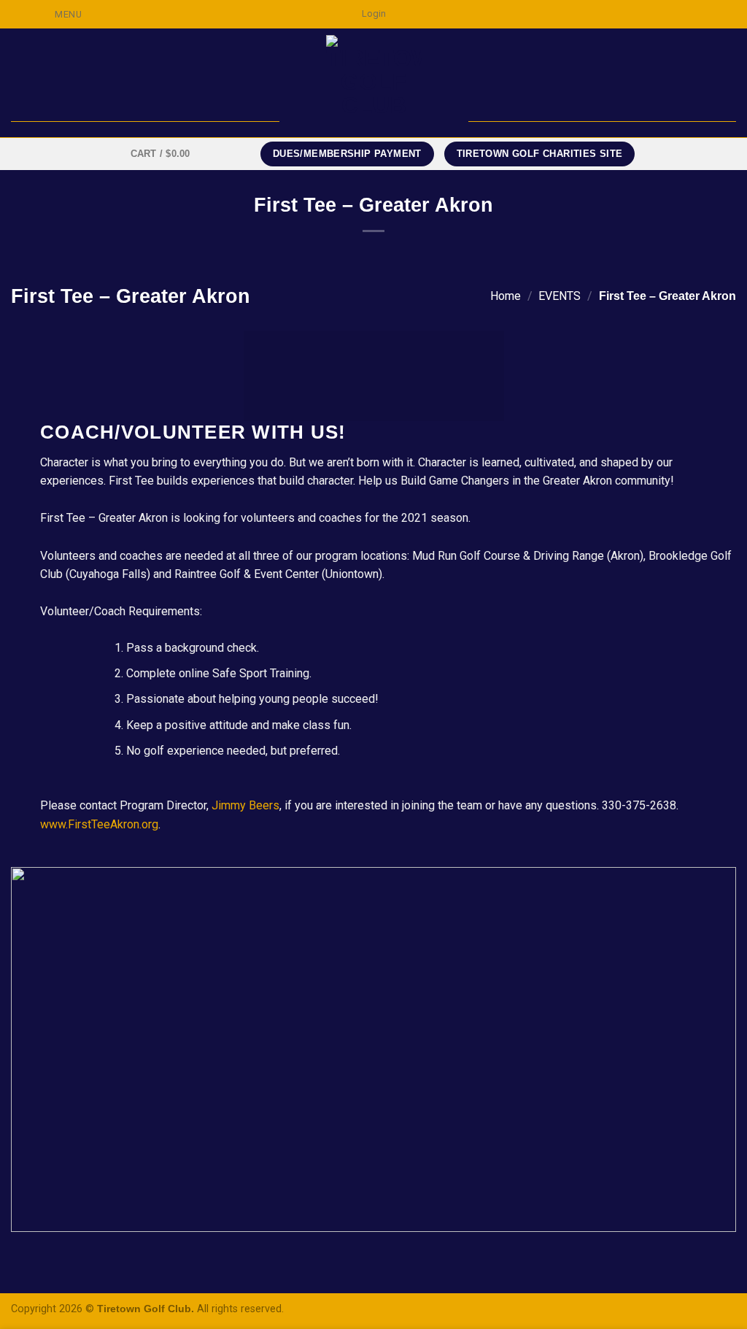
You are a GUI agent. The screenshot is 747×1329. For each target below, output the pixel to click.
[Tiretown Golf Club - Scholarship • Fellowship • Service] (373, 83)
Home (505, 296)
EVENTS (559, 296)
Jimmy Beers (245, 805)
